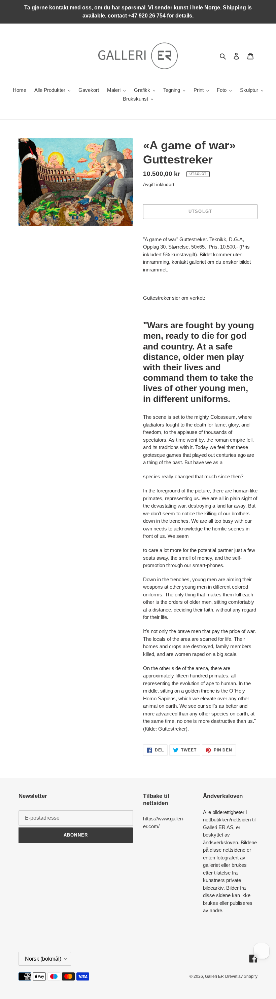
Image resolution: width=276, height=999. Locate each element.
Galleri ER (214, 976)
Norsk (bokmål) (43, 959)
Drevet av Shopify (241, 976)
